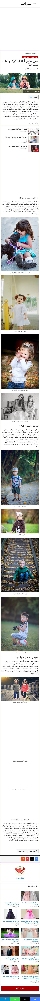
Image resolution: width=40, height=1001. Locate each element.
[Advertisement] (20, 28)
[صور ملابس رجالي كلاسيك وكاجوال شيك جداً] (10, 951)
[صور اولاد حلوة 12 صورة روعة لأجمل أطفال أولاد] (33, 139)
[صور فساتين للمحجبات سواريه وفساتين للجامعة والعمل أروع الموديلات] (30, 969)
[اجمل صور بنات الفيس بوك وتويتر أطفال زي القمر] (10, 896)
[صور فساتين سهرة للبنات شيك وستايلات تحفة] (10, 914)
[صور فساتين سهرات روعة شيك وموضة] (30, 896)
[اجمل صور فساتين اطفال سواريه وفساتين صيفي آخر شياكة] (30, 914)
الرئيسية (34, 53)
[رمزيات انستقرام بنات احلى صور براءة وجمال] (10, 933)
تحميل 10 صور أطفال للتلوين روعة (17, 129)
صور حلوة (21, 851)
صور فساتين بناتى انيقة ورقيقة (11, 976)
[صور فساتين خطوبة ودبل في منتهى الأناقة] (30, 933)
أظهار (31, 97)
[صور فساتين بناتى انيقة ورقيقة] (10, 969)
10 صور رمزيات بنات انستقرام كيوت (17, 146)
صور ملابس (28, 53)
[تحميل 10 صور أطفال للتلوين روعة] (33, 131)
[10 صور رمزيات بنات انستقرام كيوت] (33, 148)
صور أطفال (34, 57)
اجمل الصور (32, 851)
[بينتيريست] (27, 859)
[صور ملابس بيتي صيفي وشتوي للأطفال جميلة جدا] (30, 951)
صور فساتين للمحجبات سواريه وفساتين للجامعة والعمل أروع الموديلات (30, 977)
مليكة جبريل (20, 878)
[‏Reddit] (23, 859)
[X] (32, 859)
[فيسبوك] (36, 859)
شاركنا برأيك (20, 988)
